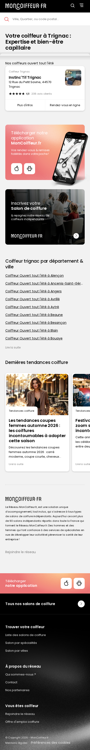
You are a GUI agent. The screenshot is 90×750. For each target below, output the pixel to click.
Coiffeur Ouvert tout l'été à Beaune (34, 314)
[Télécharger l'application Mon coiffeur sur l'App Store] (16, 168)
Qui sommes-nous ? (20, 674)
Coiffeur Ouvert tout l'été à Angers (33, 291)
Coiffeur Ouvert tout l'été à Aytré (32, 307)
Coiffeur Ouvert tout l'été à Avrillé (32, 299)
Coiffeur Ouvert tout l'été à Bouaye (34, 338)
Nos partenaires (17, 690)
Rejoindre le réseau (20, 552)
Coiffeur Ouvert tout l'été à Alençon (34, 275)
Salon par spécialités (21, 643)
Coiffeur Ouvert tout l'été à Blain (31, 330)
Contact (11, 682)
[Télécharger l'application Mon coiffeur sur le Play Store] (29, 168)
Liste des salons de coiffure (25, 635)
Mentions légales (16, 743)
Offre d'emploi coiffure (22, 722)
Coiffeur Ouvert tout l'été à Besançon (35, 322)
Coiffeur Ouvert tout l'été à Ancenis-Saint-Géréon (45, 283)
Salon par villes (16, 650)
